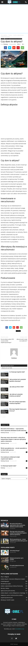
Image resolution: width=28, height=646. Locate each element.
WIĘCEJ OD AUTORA (7, 368)
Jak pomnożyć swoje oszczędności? (21, 340)
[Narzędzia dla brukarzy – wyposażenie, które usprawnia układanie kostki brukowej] (5, 525)
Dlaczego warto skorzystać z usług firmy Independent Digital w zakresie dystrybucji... (18, 533)
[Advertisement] (14, 19)
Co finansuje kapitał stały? (17, 372)
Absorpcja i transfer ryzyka (7, 600)
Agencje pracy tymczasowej (8, 590)
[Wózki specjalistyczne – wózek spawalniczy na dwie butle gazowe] (5, 541)
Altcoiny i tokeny (5, 588)
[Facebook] (11, 638)
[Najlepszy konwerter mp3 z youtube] (5, 560)
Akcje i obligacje (5, 576)
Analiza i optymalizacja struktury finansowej (13, 38)
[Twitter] (16, 638)
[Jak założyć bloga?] (5, 552)
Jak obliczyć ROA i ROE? (16, 387)
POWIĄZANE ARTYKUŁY (8, 365)
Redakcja (6, 44)
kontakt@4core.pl (19, 629)
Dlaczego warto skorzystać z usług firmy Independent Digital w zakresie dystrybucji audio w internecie (13, 439)
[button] (26, 2)
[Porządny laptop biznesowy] (5, 567)
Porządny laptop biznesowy (17, 565)
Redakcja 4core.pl (5, 432)
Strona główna (4, 35)
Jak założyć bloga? (15, 550)
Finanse (2, 38)
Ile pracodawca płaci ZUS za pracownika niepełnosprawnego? (7, 341)
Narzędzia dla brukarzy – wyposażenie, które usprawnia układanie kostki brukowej (17, 525)
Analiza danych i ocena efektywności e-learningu (13, 593)
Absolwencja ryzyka (6, 583)
